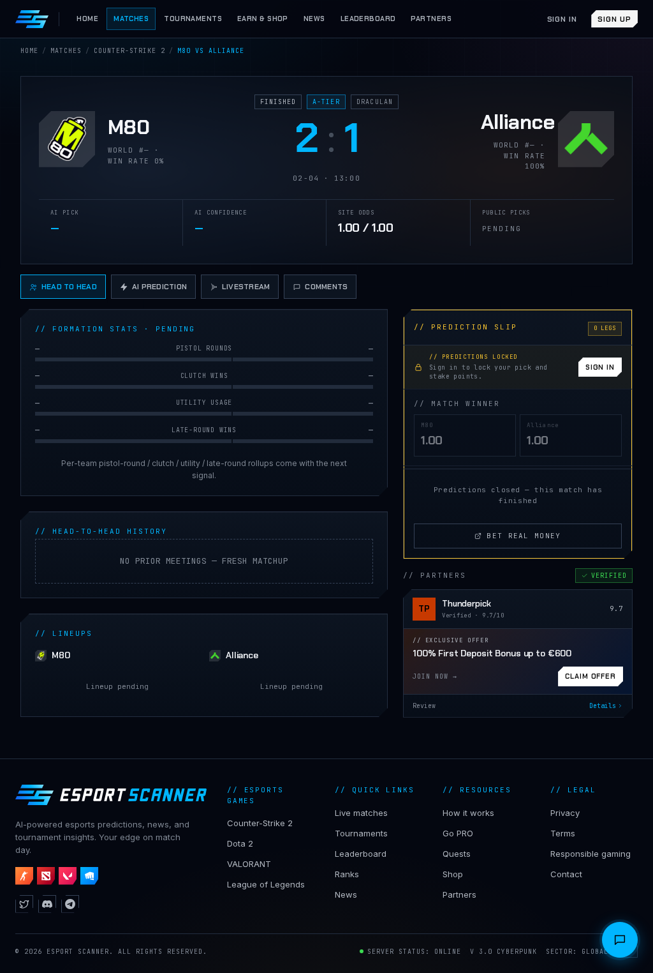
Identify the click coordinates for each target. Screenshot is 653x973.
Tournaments (361, 833)
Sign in (562, 19)
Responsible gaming (590, 854)
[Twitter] (24, 904)
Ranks (347, 874)
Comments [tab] (326, 287)
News (346, 894)
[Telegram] (70, 904)
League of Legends (266, 884)
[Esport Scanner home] (31, 19)
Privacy (565, 813)
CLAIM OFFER (590, 676)
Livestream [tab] (246, 287)
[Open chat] (620, 940)
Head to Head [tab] (69, 287)
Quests (457, 854)
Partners (459, 894)
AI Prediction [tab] (159, 287)
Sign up (614, 19)
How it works (468, 813)
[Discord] (47, 904)
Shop (453, 874)
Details (602, 706)
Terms (562, 833)
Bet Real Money (524, 535)
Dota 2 (240, 843)
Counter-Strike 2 (260, 823)
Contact (566, 874)
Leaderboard (360, 854)
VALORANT (249, 864)
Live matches (361, 813)
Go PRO (458, 833)
